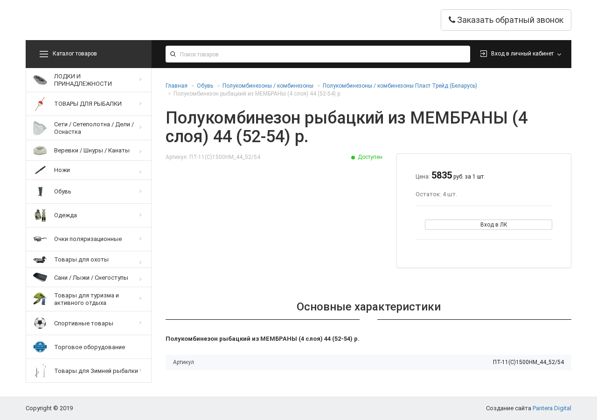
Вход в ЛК (493, 224)
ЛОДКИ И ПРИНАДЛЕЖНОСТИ (83, 80)
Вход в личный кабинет (522, 53)
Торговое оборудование (89, 347)
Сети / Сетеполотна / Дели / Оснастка (94, 128)
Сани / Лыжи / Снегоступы (91, 277)
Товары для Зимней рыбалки (96, 370)
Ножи (62, 169)
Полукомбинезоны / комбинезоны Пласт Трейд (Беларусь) (400, 86)
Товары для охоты (81, 259)
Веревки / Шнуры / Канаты (92, 150)
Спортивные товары (83, 323)
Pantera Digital (552, 408)
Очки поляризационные (88, 238)
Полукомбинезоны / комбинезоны (267, 86)
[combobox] (318, 54)
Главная (176, 86)
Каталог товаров (75, 53)
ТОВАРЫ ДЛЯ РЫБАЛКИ (88, 103)
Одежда (65, 215)
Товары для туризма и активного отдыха (86, 299)
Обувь (62, 191)
